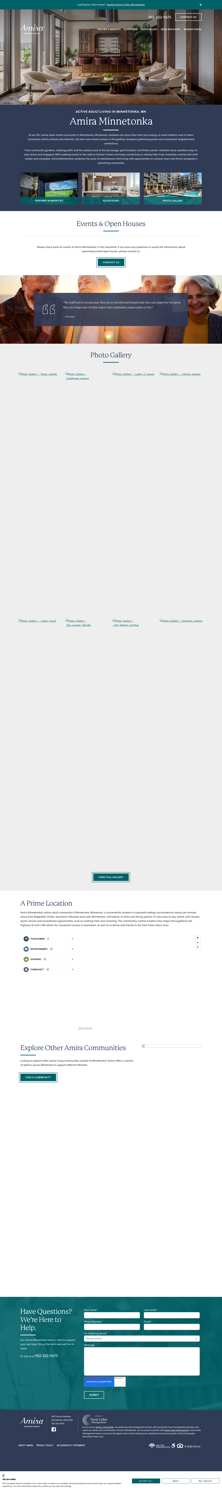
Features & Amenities (109, 29)
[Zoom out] (197, 942)
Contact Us (188, 17)
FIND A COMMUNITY (38, 1077)
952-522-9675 (160, 17)
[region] (139, 982)
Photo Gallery (149, 29)
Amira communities (105, 1427)
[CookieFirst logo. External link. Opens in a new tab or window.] (3, 1475)
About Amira (25, 1445)
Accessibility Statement (71, 1445)
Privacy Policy (45, 1445)
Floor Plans (131, 29)
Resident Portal (193, 29)
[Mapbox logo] (85, 1028)
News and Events (171, 29)
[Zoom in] (197, 937)
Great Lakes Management (176, 1430)
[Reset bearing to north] (197, 947)
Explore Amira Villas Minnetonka (126, 4)
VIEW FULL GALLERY (111, 877)
